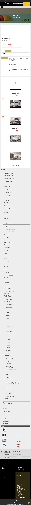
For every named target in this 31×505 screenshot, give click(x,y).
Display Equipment (10, 358)
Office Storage (7, 381)
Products (14, 17)
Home (11, 17)
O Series (8, 347)
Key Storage (9, 363)
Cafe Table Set (7, 218)
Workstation (7, 400)
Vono (8, 200)
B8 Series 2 (18, 444)
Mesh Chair (9, 336)
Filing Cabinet (9, 312)
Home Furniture (7, 411)
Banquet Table (9, 302)
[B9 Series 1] (4, 430)
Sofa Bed (6, 277)
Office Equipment (8, 355)
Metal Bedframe (7, 202)
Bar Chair (6, 250)
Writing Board (9, 366)
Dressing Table (7, 186)
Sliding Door (9, 206)
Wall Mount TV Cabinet (11, 291)
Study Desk (7, 282)
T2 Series (8, 353)
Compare (12, 51)
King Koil (8, 197)
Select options (18, 149)
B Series (8, 339)
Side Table (5, 418)
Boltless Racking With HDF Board (14, 383)
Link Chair (8, 334)
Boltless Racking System (11, 382)
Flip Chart (8, 361)
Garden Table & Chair (8, 403)
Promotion (5, 408)
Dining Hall (5, 225)
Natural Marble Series (9, 239)
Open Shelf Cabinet (10, 390)
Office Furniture (6, 295)
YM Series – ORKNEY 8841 (15, 163)
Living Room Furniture (7, 247)
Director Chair (9, 328)
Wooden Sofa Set (10, 275)
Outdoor (4, 402)
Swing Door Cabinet (10, 396)
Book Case (6, 255)
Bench (6, 253)
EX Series (8, 342)
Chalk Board (11, 367)
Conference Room (8, 296)
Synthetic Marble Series (9, 242)
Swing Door (9, 208)
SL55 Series (9, 350)
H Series (8, 345)
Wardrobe (6, 205)
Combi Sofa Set (9, 272)
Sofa (6, 269)
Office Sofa (7, 373)
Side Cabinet (9, 393)
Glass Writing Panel (12, 369)
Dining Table (5, 244)
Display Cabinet (7, 261)
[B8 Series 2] (4, 445)
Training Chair (9, 307)
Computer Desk (9, 304)
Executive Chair (9, 331)
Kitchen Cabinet (7, 237)
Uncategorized (6, 423)
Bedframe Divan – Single (9, 173)
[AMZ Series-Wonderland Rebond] (4, 440)
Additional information (5, 61)
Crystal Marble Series (7, 223)
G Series (8, 344)
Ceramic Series (7, 226)
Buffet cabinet (5, 212)
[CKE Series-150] (4, 435)
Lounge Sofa (9, 377)
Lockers (8, 315)
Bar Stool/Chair (7, 215)
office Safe (9, 388)
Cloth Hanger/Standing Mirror (10, 183)
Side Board (5, 416)
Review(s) (7, 40)
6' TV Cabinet (9, 288)
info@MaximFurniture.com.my (21, 495)
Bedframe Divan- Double (9, 175)
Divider (6, 263)
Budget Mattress (10, 192)
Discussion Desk (9, 299)
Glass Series (7, 234)
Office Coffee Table (10, 379)
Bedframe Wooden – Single (9, 178)
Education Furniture (8, 301)
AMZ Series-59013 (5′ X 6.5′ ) (15, 128)
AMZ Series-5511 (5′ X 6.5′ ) (15, 93)
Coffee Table (7, 258)
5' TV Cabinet (9, 286)
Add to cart (18, 97)
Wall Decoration (8, 293)
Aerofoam (8, 189)
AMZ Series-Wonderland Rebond (18, 439)
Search (21, 3)
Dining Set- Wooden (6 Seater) (10, 231)
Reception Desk (7, 398)
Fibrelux (8, 195)
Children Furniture (8, 181)
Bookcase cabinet (6, 210)
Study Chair (7, 280)
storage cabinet (6, 421)
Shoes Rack (7, 266)
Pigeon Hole (9, 318)
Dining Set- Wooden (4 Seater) (10, 229)
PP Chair (6, 221)
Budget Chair (9, 326)
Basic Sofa (8, 374)
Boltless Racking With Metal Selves (15, 385)
